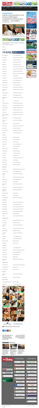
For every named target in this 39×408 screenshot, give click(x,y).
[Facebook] (30, 1)
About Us (25, 7)
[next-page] (24, 342)
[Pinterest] (8, 331)
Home (3, 7)
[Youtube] (36, 1)
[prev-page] (23, 342)
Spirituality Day (17, 326)
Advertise (4, 9)
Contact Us (33, 405)
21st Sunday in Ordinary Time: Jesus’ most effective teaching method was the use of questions (20, 337)
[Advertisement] (31, 83)
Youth (12, 7)
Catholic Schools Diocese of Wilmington (10, 326)
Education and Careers (7, 11)
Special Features (20, 7)
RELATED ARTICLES (5, 342)
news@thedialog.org (8, 363)
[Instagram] (32, 1)
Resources (30, 7)
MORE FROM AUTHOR (12, 342)
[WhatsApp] (10, 331)
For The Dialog (5, 22)
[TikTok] (33, 1)
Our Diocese (8, 7)
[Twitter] (35, 1)
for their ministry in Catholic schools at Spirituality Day (16, 43)
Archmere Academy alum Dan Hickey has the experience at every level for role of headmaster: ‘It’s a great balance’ (21, 351)
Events (16, 7)
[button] (36, 9)
